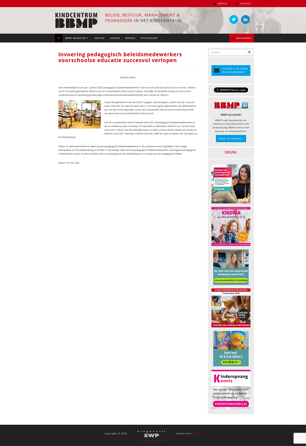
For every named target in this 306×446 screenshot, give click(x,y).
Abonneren (243, 38)
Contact (245, 3)
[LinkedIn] (245, 19)
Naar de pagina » (231, 138)
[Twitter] (233, 19)
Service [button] (222, 3)
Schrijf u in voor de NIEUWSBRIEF (235, 70)
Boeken (130, 38)
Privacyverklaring (153, 440)
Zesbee (196, 433)
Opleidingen (149, 38)
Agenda (115, 38)
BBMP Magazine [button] (76, 38)
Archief (99, 38)
